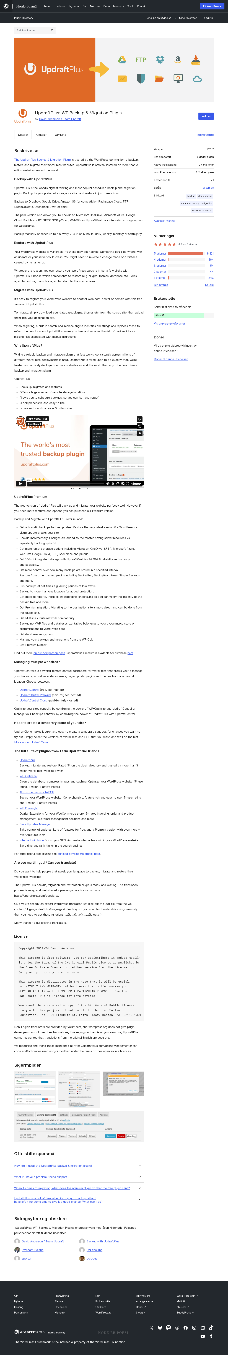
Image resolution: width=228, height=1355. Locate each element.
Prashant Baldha (32, 1250)
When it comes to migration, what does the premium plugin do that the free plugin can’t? (72, 1188)
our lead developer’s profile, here (79, 854)
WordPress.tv (104, 1312)
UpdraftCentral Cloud (33, 700)
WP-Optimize (28, 776)
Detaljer (23, 134)
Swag (141, 1312)
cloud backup (205, 196)
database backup (190, 203)
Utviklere (100, 1307)
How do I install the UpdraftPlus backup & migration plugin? (53, 1165)
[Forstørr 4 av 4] (139, 1115)
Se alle (209, 285)
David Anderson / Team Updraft (60, 119)
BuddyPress (185, 1312)
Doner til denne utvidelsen (171, 359)
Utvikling (60, 134)
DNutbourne (94, 1250)
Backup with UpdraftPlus (103, 1241)
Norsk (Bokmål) (56, 1332)
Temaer (59, 1301)
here (130, 653)
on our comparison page (49, 653)
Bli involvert (143, 1295)
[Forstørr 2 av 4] (95, 1076)
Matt (181, 1301)
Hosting (18, 1307)
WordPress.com (187, 1295)
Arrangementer (145, 1301)
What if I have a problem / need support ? (41, 1177)
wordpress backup (202, 210)
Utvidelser (61, 1307)
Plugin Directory (23, 17)
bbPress (183, 1307)
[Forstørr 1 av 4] (51, 1076)
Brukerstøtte (205, 134)
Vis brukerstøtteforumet (169, 323)
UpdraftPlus (27, 760)
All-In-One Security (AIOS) (37, 792)
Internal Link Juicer (32, 840)
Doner (141, 1307)
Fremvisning (62, 1295)
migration (207, 203)
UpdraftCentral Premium (35, 695)
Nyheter (19, 1301)
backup (191, 196)
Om (16, 1295)
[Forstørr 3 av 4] (139, 1076)
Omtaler (41, 134)
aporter (26, 1258)
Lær (97, 1295)
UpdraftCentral (29, 689)
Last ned (206, 116)
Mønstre (60, 1312)
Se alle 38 (208, 187)
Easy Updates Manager (35, 824)
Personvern (21, 1312)
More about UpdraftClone (31, 742)
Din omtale (161, 285)
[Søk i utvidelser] (52, 30)
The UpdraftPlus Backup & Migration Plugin (42, 159)
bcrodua (92, 1258)
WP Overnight (29, 808)
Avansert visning (164, 220)
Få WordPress (212, 6)
